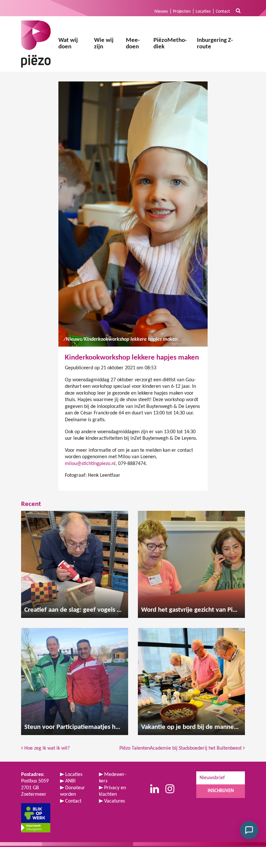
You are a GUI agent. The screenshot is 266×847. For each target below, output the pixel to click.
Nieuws (161, 11)
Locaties (203, 11)
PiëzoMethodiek (170, 43)
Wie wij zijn (104, 43)
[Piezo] (36, 44)
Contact (223, 11)
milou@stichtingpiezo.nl (90, 463)
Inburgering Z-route (215, 43)
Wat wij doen (68, 43)
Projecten (181, 11)
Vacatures (114, 801)
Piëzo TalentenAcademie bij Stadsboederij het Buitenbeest (181, 748)
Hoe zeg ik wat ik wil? (46, 748)
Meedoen (133, 43)
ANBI (70, 781)
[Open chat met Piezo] (249, 830)
